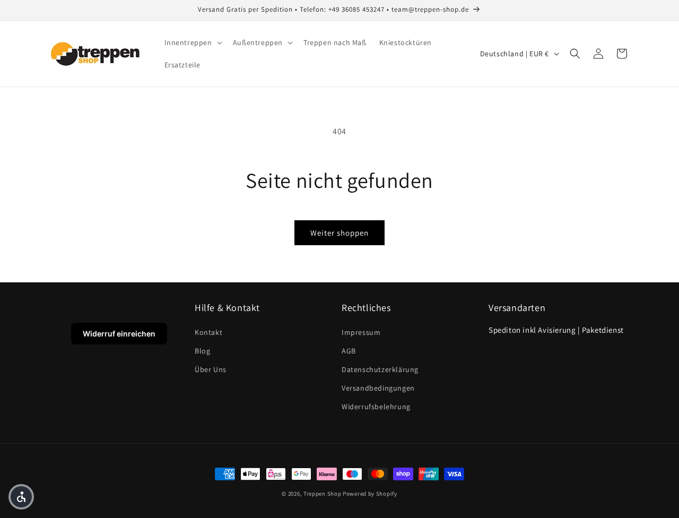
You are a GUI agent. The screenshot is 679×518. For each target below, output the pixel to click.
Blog (202, 351)
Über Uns (211, 369)
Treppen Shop (322, 493)
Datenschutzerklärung (380, 369)
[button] (192, 42)
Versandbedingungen (378, 388)
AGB (349, 351)
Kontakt (208, 332)
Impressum (361, 332)
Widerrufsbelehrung (376, 406)
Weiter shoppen (339, 233)
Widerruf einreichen (119, 333)
